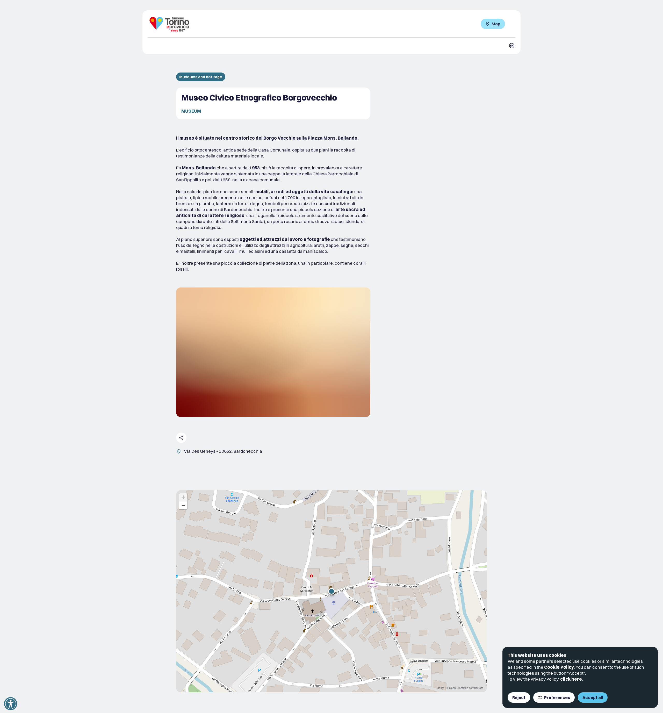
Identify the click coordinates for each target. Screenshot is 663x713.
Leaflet (440, 688)
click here (571, 679)
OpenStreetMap (458, 688)
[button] (331, 591)
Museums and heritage (200, 77)
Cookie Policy (559, 667)
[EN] (512, 45)
